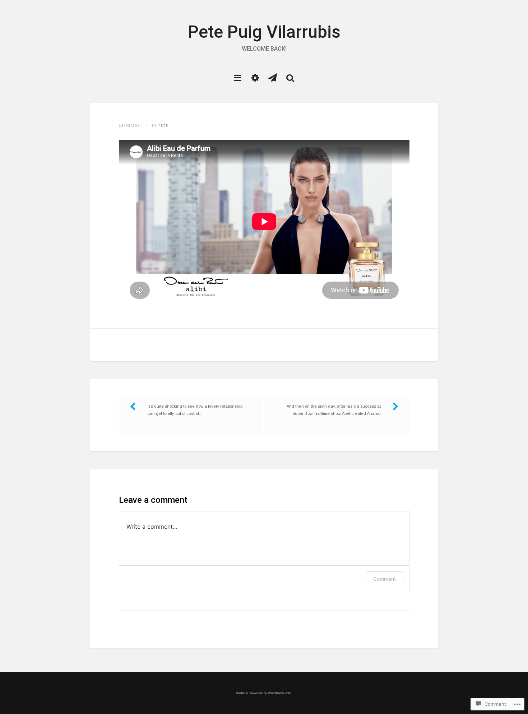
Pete (163, 125)
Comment (384, 579)
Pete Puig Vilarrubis (264, 32)
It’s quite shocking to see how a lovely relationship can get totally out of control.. (195, 410)
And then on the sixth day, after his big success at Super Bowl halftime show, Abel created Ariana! (334, 410)
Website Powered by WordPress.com (263, 693)
